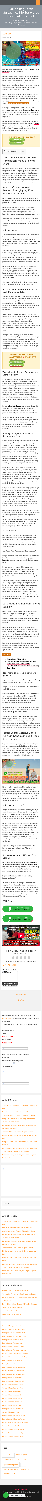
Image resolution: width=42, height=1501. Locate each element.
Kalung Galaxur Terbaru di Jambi (13, 1347)
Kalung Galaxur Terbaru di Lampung (14, 1350)
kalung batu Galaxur (14, 406)
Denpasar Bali (9, 889)
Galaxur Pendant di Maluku (11, 1426)
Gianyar (36, 124)
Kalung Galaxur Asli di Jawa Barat (13, 1374)
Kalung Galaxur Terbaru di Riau (12, 1343)
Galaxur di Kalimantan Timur (11, 1391)
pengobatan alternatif (11, 1469)
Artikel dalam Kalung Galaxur (11, 1311)
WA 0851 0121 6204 (16, 140)
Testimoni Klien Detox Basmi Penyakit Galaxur (17, 1132)
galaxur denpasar (11, 1465)
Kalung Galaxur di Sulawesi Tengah (13, 1419)
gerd (23, 1465)
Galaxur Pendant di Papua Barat (12, 1436)
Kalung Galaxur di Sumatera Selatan (14, 1336)
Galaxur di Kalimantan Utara (11, 1405)
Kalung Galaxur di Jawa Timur (12, 1378)
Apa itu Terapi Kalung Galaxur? (12, 1307)
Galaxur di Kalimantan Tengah (12, 1402)
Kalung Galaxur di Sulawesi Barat (13, 1409)
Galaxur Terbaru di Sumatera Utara (13, 1329)
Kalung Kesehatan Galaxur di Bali (13, 1381)
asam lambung (8, 1455)
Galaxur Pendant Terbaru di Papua (13, 1433)
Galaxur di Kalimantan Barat (11, 1395)
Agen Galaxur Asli (21, 1489)
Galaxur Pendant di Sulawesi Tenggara (15, 1422)
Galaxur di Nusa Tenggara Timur (13, 1388)
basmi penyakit (21, 1455)
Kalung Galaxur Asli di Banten (12, 1364)
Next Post (21, 1000)
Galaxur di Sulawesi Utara (10, 1412)
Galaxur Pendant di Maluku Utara (13, 1429)
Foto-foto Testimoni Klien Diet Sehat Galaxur (17, 1112)
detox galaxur (9, 1460)
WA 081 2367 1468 (16, 143)
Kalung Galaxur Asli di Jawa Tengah (14, 1367)
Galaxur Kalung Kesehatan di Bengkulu (15, 1353)
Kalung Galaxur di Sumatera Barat (13, 1333)
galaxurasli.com (7, 101)
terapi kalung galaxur (10, 1473)
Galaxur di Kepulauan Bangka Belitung (14, 1357)
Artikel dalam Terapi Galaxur (11, 1314)
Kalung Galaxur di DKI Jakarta (12, 1360)
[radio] (13, 957)
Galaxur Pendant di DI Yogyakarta (13, 1371)
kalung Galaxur (7, 1018)
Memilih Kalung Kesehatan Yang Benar (15, 1291)
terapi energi (25, 1469)
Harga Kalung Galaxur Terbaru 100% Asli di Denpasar (19, 1304)
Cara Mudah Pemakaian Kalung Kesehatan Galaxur (19, 1294)
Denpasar (34, 110)
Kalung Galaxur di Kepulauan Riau (13, 1340)
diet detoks (22, 1460)
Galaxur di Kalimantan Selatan (12, 1398)
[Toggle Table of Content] (21, 151)
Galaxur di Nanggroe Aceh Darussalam (15, 1326)
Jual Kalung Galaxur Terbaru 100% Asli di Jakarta (18, 1115)
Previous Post (21, 995)
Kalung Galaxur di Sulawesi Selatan (13, 1416)
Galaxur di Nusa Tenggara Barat (12, 1384)
